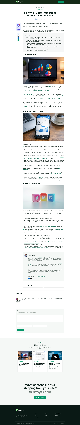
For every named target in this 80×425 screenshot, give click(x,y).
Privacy (50, 423)
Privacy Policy (57, 411)
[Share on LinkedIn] (18, 38)
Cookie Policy (57, 415)
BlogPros (40, 257)
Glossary (46, 413)
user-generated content (32, 241)
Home (36, 7)
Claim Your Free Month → (40, 397)
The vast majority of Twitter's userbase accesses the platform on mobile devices (48, 217)
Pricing (37, 1)
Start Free (50, 1)
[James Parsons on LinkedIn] (29, 278)
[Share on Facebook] (18, 33)
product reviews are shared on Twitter (30, 94)
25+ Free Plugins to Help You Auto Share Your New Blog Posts (24, 364)
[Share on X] (18, 36)
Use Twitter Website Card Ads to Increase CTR (55, 364)
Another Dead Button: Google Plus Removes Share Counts (39, 364)
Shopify (49, 86)
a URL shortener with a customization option (48, 226)
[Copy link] (18, 40)
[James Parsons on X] (31, 278)
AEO (40, 1)
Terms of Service (58, 413)
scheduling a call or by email (40, 276)
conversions (40, 177)
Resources (44, 1)
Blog (39, 7)
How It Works (31, 1)
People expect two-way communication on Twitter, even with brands (37, 247)
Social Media (42, 7)
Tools (46, 415)
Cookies (57, 423)
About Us (46, 417)
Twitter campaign (44, 142)
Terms (54, 423)
